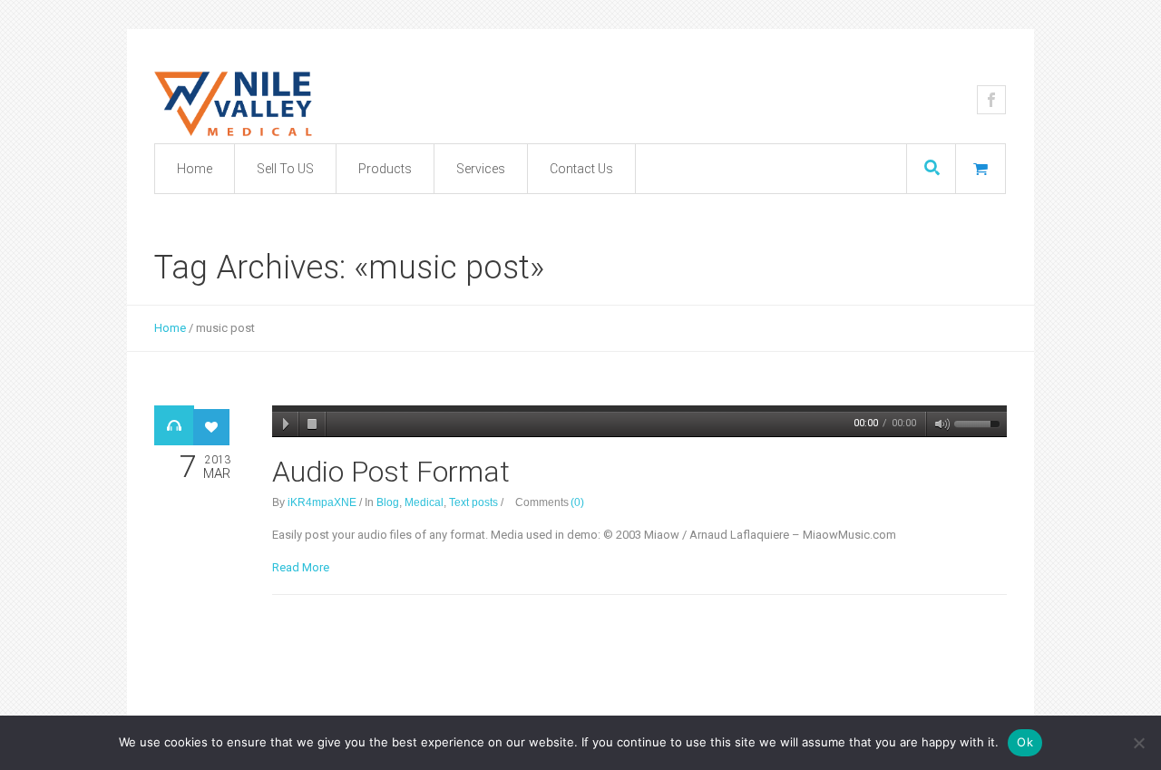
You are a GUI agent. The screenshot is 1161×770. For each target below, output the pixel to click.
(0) (577, 502)
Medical (424, 502)
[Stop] (313, 424)
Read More (300, 567)
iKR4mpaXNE (322, 502)
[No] (1138, 743)
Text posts (473, 502)
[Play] (285, 424)
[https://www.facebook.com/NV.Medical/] (991, 99)
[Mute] (938, 424)
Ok (1025, 742)
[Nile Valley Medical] (313, 102)
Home (170, 328)
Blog (387, 502)
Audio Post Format (391, 471)
